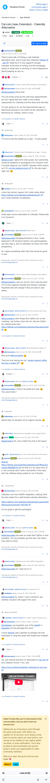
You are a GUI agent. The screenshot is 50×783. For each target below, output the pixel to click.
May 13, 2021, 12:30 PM (28, 135)
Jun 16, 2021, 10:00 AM (30, 352)
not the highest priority (19, 168)
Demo (32, 10)
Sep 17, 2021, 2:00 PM (30, 622)
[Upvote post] (42, 77)
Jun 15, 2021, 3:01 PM (29, 211)
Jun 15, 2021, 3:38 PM (36, 235)
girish (6, 437)
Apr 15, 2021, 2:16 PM (16, 54)
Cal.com (42, 660)
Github (43, 60)
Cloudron (8, 119)
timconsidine (9, 235)
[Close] (45, 719)
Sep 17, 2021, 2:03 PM (30, 656)
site (4, 63)
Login (16, 764)
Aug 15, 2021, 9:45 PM (27, 593)
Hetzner (22, 119)
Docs (38, 10)
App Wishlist (27, 32)
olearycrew (8, 135)
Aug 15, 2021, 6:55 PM (30, 491)
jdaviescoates (9, 88)
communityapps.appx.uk (9, 262)
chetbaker (8, 593)
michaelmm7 (9, 211)
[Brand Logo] (5, 7)
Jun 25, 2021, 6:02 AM (32, 458)
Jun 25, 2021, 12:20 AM (29, 437)
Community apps (39, 7)
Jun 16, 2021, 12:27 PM (36, 385)
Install (45, 10)
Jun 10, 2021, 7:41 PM (25, 189)
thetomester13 (9, 51)
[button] (3, 779)
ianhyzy (7, 189)
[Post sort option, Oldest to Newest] (4, 43)
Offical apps (41, 4)
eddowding (8, 416)
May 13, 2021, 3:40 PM (37, 156)
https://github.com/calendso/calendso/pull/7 (20, 195)
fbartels (7, 458)
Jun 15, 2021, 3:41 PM (36, 278)
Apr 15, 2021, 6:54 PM (30, 88)
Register (7, 764)
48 (46, 77)
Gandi (16, 119)
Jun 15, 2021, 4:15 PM (30, 315)
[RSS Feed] (33, 36)
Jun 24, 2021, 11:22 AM (28, 416)
